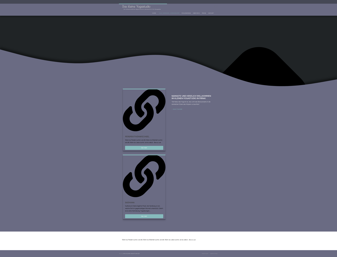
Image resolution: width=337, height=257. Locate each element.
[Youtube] (216, 6)
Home (154, 13)
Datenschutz (214, 253)
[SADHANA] (144, 176)
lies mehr (144, 148)
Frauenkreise (186, 13)
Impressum (205, 253)
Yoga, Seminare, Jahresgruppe (169, 13)
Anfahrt (211, 13)
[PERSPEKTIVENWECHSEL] (144, 110)
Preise (204, 13)
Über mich (196, 13)
